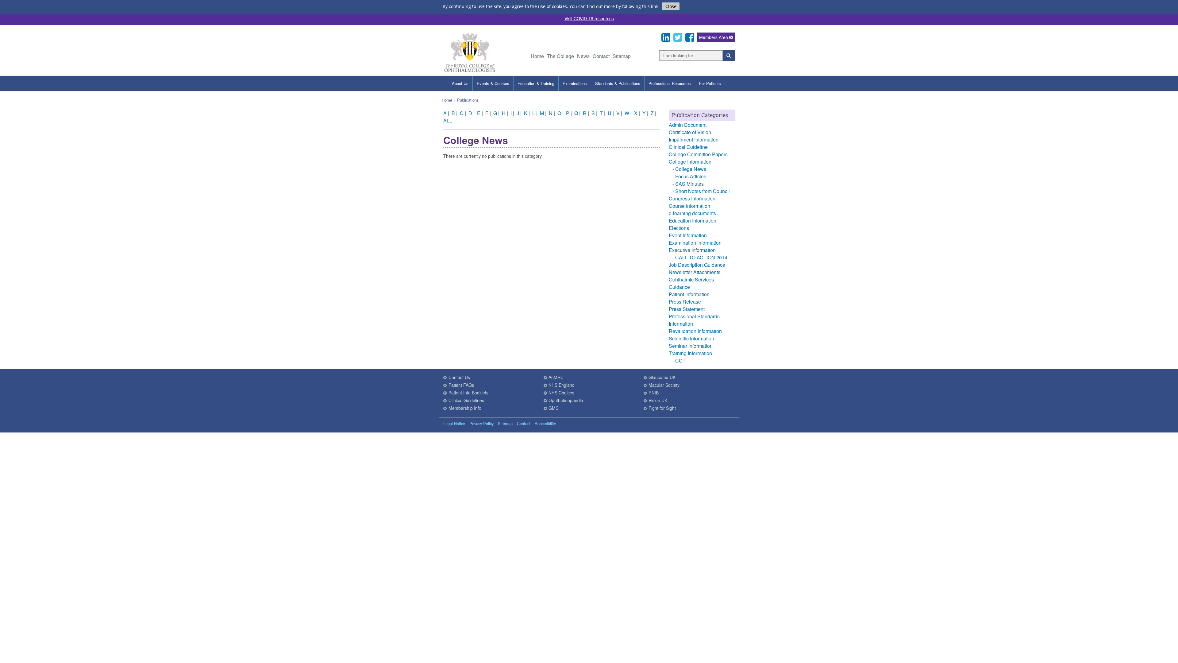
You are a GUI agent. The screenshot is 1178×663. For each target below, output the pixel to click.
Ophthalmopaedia (566, 400)
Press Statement (687, 308)
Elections (679, 227)
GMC (554, 408)
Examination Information (695, 242)
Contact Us (459, 377)
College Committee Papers (698, 154)
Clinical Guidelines (466, 400)
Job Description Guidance (697, 264)
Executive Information (692, 250)
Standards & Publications (617, 83)
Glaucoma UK (662, 377)
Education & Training (536, 83)
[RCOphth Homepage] (469, 71)
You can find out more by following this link (613, 6)
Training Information (690, 353)
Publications (468, 100)
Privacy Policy (481, 423)
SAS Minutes (689, 183)
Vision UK (658, 400)
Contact (601, 56)
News (583, 56)
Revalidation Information (695, 331)
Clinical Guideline (688, 146)
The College (560, 56)
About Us (460, 83)
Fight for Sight (662, 408)
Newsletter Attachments (694, 272)
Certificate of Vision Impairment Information (693, 136)
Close (670, 6)
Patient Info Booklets (468, 393)
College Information (690, 161)
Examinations (575, 83)
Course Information (689, 205)
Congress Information (692, 198)
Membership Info (464, 408)
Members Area (714, 37)
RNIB (654, 393)
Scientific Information (691, 338)
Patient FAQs (461, 385)
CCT (680, 360)
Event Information (688, 235)
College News (690, 169)
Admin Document (687, 124)
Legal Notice (454, 423)
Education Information (692, 220)
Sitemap (622, 56)
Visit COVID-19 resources (589, 18)
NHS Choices (561, 393)
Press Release (685, 301)
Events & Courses (493, 83)
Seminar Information (691, 345)
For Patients (710, 83)
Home (537, 56)
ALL (447, 120)
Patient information (689, 294)
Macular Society (664, 385)
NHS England (562, 385)
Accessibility (545, 423)
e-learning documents (692, 213)
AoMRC (556, 377)
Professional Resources (670, 83)
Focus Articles (690, 176)
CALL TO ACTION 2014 (701, 257)
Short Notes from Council (702, 191)
